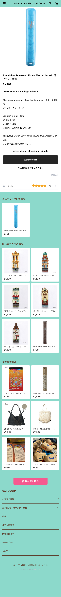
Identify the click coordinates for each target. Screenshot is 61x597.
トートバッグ (7, 542)
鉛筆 (4, 516)
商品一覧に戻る (30, 481)
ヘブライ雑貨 (8, 499)
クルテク (6, 551)
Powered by (27, 570)
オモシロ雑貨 (8, 525)
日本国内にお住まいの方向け (30, 168)
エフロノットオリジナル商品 (14, 508)
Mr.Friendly (8, 534)
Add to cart (30, 159)
